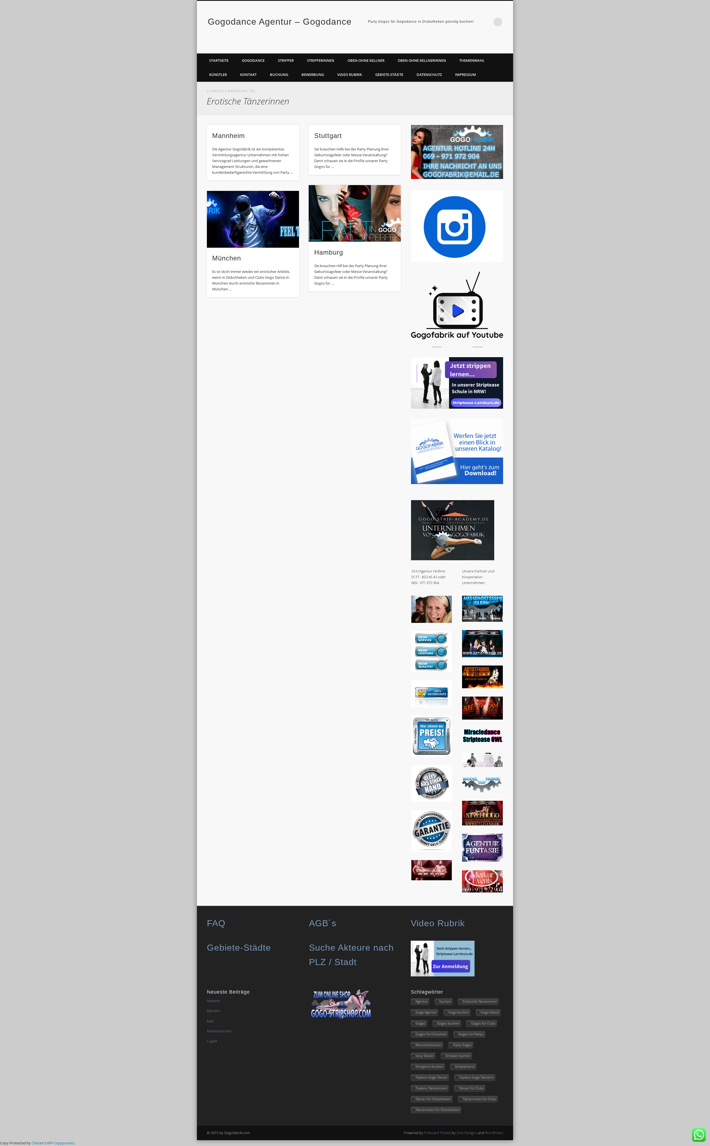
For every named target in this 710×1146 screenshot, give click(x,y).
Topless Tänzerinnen (431, 1088)
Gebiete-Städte (389, 74)
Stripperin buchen (429, 1066)
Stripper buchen (458, 1055)
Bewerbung (312, 74)
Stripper (286, 60)
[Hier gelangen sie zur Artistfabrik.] (482, 655)
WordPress (494, 1132)
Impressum (465, 74)
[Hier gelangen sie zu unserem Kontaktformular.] (431, 621)
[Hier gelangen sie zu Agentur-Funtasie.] (482, 860)
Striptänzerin (465, 1066)
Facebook (495, 47)
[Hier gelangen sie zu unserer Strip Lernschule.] (482, 765)
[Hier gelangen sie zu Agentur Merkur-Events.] (482, 891)
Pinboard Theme (437, 1132)
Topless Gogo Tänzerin (476, 1077)
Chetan (38, 1142)
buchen (445, 1001)
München (226, 258)
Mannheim (228, 135)
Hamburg (328, 252)
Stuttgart (328, 135)
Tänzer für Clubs (471, 1088)
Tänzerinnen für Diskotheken (438, 1109)
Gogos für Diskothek (431, 1034)
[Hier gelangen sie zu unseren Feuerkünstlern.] (482, 686)
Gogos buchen (448, 1023)
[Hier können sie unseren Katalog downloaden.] (457, 482)
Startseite (219, 60)
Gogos (420, 1023)
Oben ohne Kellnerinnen (422, 60)
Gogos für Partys (471, 1034)
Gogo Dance (490, 1012)
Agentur (422, 1001)
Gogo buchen (458, 1012)
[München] (253, 219)
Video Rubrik (349, 74)
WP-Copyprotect (60, 1142)
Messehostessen (429, 1045)
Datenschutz (429, 74)
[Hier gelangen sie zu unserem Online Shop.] (341, 1018)
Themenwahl (472, 60)
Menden (213, 1010)
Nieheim (213, 1000)
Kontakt (248, 74)
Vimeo (507, 47)
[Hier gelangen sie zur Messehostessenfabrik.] (482, 620)
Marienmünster (219, 1031)
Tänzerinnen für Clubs (479, 1099)
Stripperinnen (320, 60)
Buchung (279, 74)
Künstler (218, 74)
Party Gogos (462, 1045)
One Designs (467, 1132)
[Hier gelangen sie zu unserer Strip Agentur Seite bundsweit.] (431, 878)
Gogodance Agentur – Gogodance (280, 22)
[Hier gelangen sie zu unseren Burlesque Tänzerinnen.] (482, 718)
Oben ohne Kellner (366, 60)
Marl (210, 1021)
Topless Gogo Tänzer (431, 1077)
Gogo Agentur (426, 1012)
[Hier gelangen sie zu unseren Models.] (482, 791)
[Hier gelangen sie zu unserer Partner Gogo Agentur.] (482, 824)
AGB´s (322, 923)
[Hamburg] (355, 213)
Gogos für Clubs (483, 1023)
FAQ (216, 923)
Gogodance (253, 60)
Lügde (212, 1040)
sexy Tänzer (425, 1055)
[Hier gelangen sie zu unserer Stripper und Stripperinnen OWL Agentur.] (482, 743)
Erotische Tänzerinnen (480, 1001)
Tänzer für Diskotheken (433, 1099)
